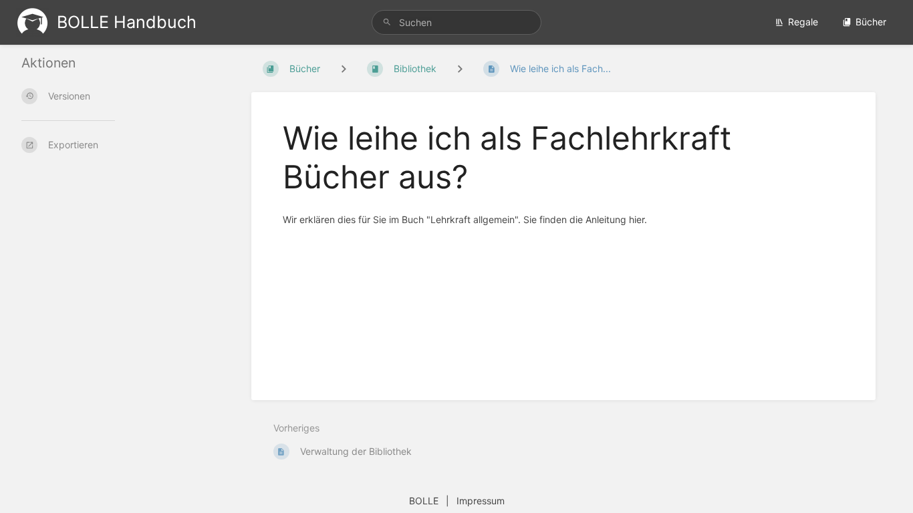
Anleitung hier (614, 219)
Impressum (480, 500)
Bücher (871, 21)
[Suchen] (389, 22)
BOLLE (423, 500)
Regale (803, 21)
